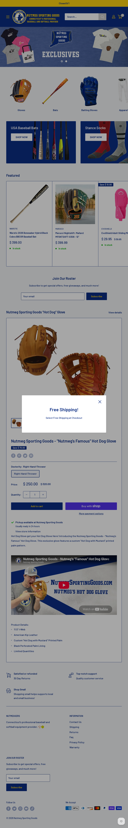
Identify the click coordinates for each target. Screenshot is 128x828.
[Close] (99, 401)
